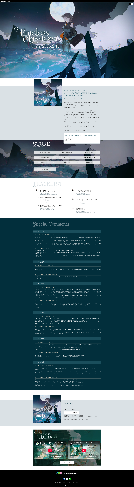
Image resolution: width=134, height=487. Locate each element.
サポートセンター (75, 482)
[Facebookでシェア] (64, 479)
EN (132, 4)
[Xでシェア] (67, 479)
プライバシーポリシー (66, 482)
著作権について (58, 482)
